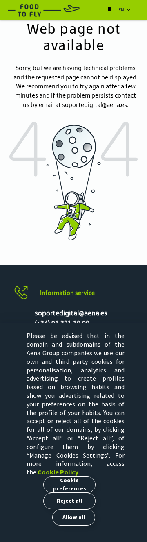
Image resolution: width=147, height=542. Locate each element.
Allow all (73, 517)
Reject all (69, 500)
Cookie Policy (58, 472)
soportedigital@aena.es (94, 105)
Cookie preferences (69, 484)
